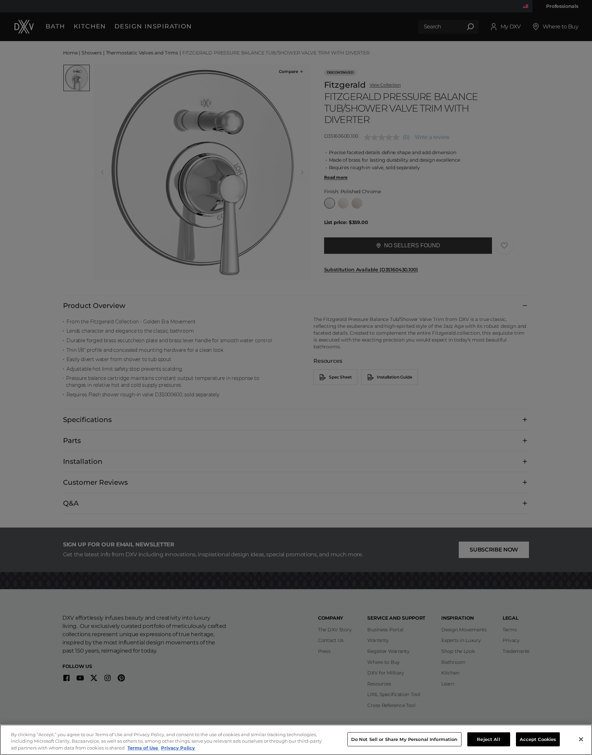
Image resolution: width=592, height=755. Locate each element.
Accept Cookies (538, 739)
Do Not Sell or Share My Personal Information (404, 739)
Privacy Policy (178, 748)
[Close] (581, 739)
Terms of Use (143, 748)
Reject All (488, 739)
